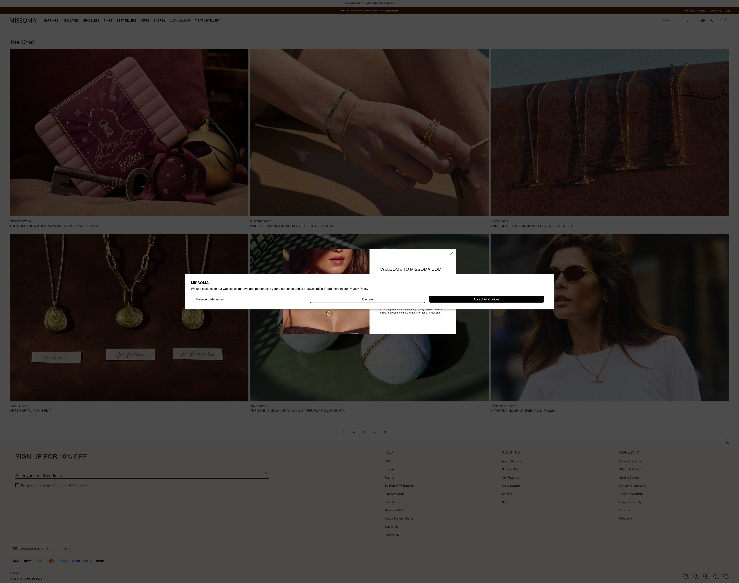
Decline (367, 299)
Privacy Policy (358, 288)
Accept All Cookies (487, 299)
